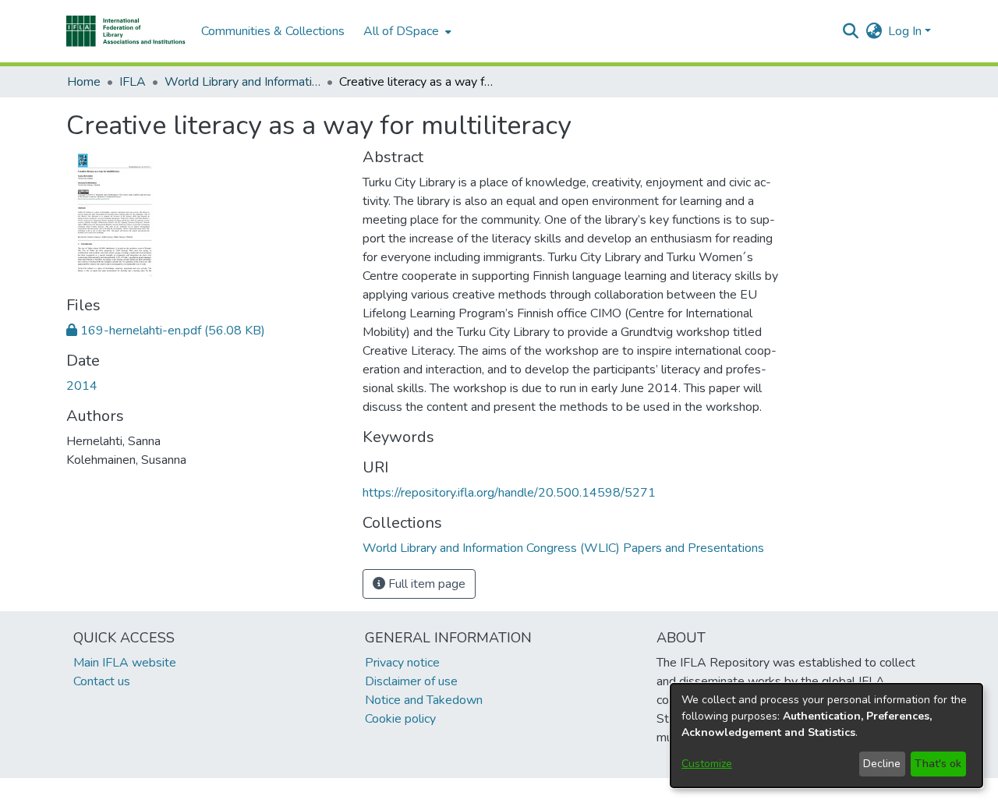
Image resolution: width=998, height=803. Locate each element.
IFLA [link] (132, 81)
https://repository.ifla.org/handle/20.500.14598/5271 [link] (509, 492)
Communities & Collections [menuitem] (273, 31)
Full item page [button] (425, 584)
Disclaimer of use (411, 681)
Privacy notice (402, 662)
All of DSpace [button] (401, 31)
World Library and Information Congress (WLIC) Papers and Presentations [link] (242, 81)
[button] (126, 31)
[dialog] (826, 735)
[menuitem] (405, 31)
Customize (706, 763)
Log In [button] (906, 31)
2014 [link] (81, 385)
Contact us (101, 681)
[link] (165, 330)
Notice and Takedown (424, 700)
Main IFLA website (124, 662)
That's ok (938, 763)
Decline (882, 763)
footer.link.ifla (430, 790)
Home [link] (84, 81)
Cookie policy (400, 718)
